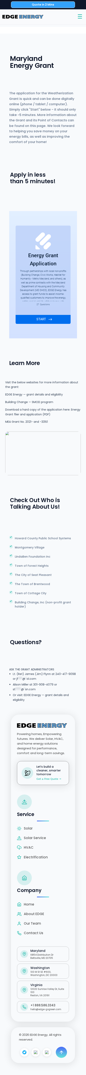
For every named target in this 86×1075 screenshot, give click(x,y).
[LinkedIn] (47, 1052)
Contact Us (33, 933)
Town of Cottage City (30, 593)
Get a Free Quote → (48, 778)
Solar (28, 828)
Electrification (36, 857)
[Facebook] (24, 1052)
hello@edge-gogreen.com (45, 1009)
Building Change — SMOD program (29, 402)
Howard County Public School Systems (43, 538)
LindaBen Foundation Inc (32, 557)
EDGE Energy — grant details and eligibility (34, 394)
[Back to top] (61, 1052)
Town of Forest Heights (32, 566)
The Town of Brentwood (32, 584)
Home (29, 904)
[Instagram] (35, 1052)
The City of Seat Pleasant (33, 575)
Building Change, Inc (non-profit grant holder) (43, 604)
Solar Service (35, 837)
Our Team (32, 923)
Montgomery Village (29, 547)
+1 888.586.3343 (42, 1005)
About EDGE (34, 913)
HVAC (28, 847)
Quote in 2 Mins (43, 5)
